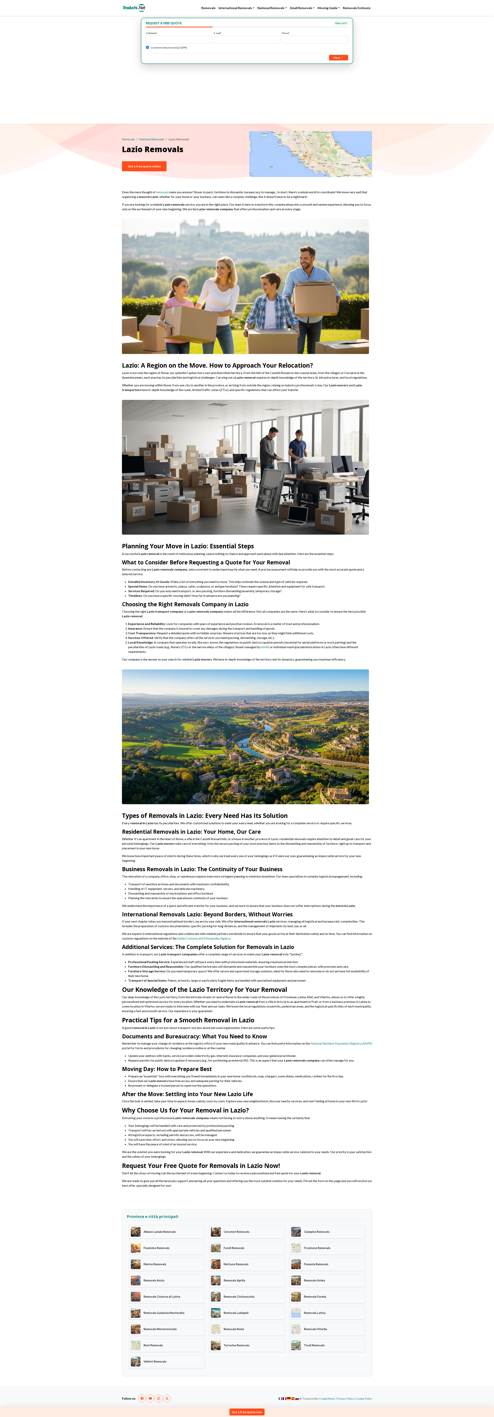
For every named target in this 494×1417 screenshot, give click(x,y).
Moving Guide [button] (328, 8)
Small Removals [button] (301, 8)
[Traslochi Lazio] (280, 1398)
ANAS (265, 647)
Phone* (286, 33)
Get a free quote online (144, 166)
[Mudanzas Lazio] (293, 1398)
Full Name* (151, 33)
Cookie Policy (364, 1398)
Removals (208, 8)
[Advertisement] (247, 93)
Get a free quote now (247, 1412)
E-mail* (217, 33)
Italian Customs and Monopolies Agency (203, 938)
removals (162, 192)
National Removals (151, 139)
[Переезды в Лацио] (297, 1398)
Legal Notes (328, 1398)
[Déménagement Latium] (284, 1398)
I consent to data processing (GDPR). (169, 47)
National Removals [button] (270, 8)
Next (337, 57)
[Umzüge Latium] (289, 1398)
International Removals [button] (235, 8)
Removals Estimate (356, 8)
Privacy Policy (345, 1398)
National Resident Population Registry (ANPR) (341, 1043)
